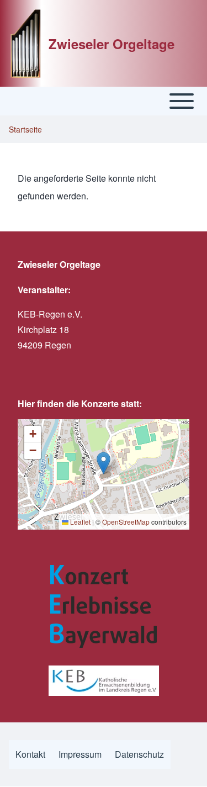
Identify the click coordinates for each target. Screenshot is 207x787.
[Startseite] (25, 43)
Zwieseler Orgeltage (111, 43)
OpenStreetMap (126, 521)
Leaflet (79, 521)
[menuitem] (30, 754)
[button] (103, 463)
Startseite (25, 129)
